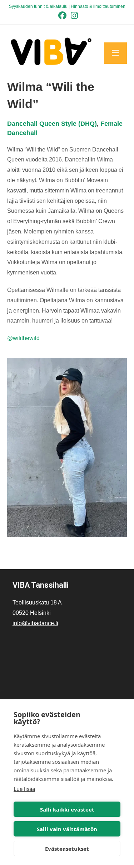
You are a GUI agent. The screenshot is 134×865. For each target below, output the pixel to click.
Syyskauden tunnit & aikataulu (38, 6)
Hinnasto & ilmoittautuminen (98, 6)
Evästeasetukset (67, 848)
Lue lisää (24, 788)
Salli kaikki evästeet (67, 809)
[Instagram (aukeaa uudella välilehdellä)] (73, 15)
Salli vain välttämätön (67, 829)
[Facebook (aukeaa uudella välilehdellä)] (62, 15)
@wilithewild (23, 338)
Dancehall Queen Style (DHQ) (52, 123)
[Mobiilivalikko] (115, 53)
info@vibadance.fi (35, 623)
